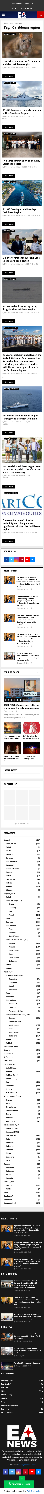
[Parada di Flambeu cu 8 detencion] (7, 1366)
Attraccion (10, 1118)
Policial (9, 1071)
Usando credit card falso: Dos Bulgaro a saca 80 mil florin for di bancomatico (27, 1336)
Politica (9, 1075)
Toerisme (10, 997)
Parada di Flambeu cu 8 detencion (27, 1363)
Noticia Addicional (13, 1093)
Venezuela (10, 865)
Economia (10, 1086)
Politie (8, 1039)
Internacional (11, 862)
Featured (7, 1047)
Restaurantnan (12, 1111)
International (14, 388)
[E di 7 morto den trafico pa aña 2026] (31, 748)
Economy (12, 908)
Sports (8, 918)
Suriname (10, 1157)
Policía (9, 883)
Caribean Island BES (14, 940)
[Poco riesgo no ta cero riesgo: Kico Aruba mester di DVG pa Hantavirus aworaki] (12, 728)
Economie (13, 982)
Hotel (8, 1103)
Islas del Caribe (12, 869)
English (13, 34)
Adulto (8, 1189)
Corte (8, 1082)
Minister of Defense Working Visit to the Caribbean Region (21, 259)
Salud (8, 847)
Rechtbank (13, 990)
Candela (9, 1178)
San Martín (10, 879)
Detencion (10, 1171)
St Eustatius (10, 890)
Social (12, 230)
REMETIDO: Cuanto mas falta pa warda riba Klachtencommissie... (21, 706)
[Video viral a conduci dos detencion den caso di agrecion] (12, 748)
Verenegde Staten (16, 1011)
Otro (8, 1160)
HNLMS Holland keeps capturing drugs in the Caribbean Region (19, 308)
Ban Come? (8, 1196)
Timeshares (11, 1107)
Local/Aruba (7, 328)
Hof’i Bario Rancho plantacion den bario (31, 737)
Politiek (9, 1043)
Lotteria (9, 1089)
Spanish (7, 840)
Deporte (9, 854)
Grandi (9, 1185)
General (9, 1100)
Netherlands (13, 961)
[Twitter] (12, 1471)
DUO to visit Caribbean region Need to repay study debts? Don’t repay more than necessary (21, 469)
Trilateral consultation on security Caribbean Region (21, 162)
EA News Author (9, 68)
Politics (9, 968)
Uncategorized (10, 1203)
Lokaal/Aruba (11, 975)
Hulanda (9, 1150)
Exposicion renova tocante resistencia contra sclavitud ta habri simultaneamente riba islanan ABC (28, 1301)
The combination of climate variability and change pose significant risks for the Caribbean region (21, 525)
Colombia (12, 933)
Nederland (14, 439)
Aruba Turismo (10, 1096)
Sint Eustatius (14, 958)
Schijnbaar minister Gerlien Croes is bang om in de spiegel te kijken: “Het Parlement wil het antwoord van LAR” (27, 601)
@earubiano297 (22, 823)
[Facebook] (5, 1471)
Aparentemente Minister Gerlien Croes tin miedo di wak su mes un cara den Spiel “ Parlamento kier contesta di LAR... (28, 582)
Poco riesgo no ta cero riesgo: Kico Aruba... (12, 737)
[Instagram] (18, 1471)
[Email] (38, 1471)
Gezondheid (13, 979)
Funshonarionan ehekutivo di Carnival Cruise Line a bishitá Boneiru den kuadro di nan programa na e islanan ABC (25, 1284)
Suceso (7, 1164)
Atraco (8, 1175)
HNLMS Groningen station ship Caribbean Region (19, 210)
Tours (8, 1114)
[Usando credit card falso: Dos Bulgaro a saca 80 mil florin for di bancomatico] (7, 1337)
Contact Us (28, 3)
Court (11, 911)
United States (14, 936)
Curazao (9, 872)
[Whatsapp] (22, 1478)
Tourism (9, 922)
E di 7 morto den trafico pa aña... (29, 757)
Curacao (6, 83)
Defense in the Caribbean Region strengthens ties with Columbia (20, 417)
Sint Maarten (14, 951)
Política (9, 886)
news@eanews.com (27, 1465)
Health (11, 904)
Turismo (9, 858)
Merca (8, 1153)
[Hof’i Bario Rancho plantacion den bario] (31, 728)
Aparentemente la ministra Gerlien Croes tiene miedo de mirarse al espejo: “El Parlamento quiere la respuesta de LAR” (28, 639)
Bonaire (6, 34)
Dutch (6, 972)
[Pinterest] (25, 1471)
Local (6, 1064)
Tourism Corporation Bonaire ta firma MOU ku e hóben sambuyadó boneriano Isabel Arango (27, 1316)
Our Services (16, 3)
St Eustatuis (8, 1054)
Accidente (10, 1168)
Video (6, 1192)
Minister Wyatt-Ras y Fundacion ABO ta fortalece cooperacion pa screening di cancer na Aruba (27, 656)
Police (8, 965)
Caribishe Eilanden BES (15, 1015)
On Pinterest (10, 784)
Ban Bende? (8, 1200)
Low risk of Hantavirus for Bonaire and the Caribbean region (21, 63)
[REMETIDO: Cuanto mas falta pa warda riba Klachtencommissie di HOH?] (22, 690)
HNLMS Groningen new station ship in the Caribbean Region (21, 111)
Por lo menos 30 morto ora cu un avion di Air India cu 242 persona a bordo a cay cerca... (27, 1350)
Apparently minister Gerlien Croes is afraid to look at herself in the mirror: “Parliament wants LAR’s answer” (27, 620)
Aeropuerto (10, 1121)
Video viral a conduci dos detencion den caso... (12, 758)
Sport (8, 993)
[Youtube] (32, 1471)
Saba (11, 954)
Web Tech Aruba (33, 1491)
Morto (6, 1182)
